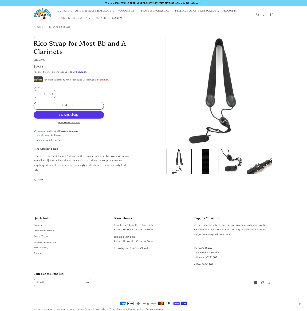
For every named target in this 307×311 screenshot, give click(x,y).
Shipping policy (135, 309)
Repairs (38, 225)
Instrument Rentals (44, 231)
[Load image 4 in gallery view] (259, 161)
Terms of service (117, 309)
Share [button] (40, 180)
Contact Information (45, 242)
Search (37, 253)
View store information (49, 140)
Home (37, 27)
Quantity (38, 88)
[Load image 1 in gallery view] (179, 161)
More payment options (69, 123)
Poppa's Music (48, 309)
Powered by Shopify (64, 309)
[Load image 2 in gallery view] (205, 161)
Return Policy (41, 248)
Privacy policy (99, 309)
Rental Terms (41, 236)
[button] (64, 11)
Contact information (155, 309)
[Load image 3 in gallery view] (232, 161)
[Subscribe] (87, 282)
